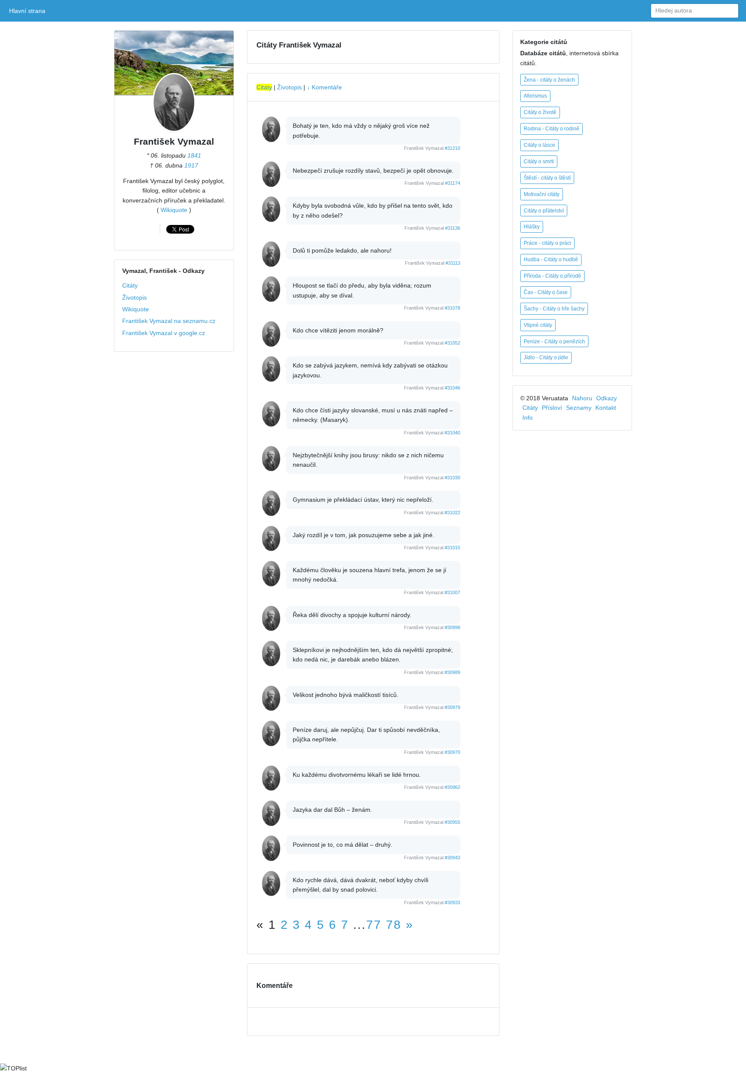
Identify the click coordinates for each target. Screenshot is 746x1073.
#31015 (452, 547)
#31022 (452, 512)
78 (393, 924)
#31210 (452, 148)
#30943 (452, 857)
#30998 (452, 627)
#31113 (453, 263)
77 (374, 924)
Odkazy (606, 398)
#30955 (452, 822)
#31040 (452, 432)
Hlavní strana (28, 10)
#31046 (452, 387)
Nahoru (582, 398)
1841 (194, 155)
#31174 (452, 183)
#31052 (452, 342)
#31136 (452, 228)
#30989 (452, 672)
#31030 (452, 477)
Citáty (130, 285)
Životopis (134, 297)
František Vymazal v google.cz (163, 332)
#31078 (452, 307)
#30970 (452, 752)
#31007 (452, 592)
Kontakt (605, 407)
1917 (191, 165)
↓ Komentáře (324, 87)
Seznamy (578, 407)
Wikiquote (174, 209)
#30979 (452, 707)
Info (527, 417)
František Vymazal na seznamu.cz (168, 320)
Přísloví (552, 407)
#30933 (452, 902)
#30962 (452, 787)
